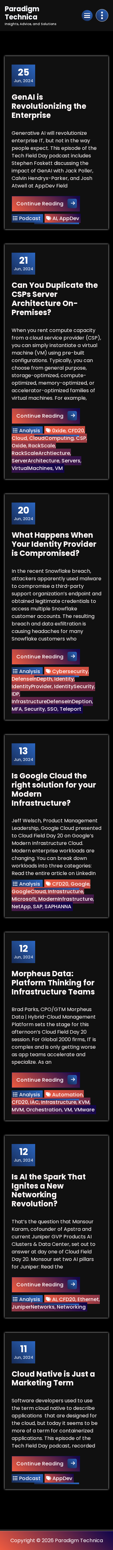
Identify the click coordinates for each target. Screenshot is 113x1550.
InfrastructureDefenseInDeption (52, 701)
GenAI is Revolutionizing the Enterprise (49, 106)
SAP (37, 906)
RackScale (41, 445)
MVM (18, 1109)
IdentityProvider (32, 686)
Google (80, 884)
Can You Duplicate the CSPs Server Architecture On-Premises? (55, 298)
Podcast (29, 218)
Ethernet (88, 1299)
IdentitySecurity (74, 686)
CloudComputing (51, 438)
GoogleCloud (29, 891)
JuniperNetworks (33, 1306)
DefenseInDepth (32, 679)
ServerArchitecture (35, 460)
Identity (64, 679)
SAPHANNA (58, 906)
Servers (71, 460)
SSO (52, 709)
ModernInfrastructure (65, 899)
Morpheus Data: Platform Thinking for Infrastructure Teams (53, 982)
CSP (81, 438)
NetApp (21, 906)
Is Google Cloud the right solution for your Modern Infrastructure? (54, 789)
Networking (71, 1306)
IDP (15, 694)
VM (59, 468)
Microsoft (24, 899)
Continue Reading (48, 203)
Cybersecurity (70, 671)
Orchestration (44, 1109)
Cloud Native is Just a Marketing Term (53, 1378)
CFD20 (76, 430)
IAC (34, 1102)
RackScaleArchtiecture (41, 453)
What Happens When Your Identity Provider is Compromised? (54, 544)
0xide (59, 430)
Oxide (19, 445)
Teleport (70, 709)
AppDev (69, 218)
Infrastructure (65, 891)
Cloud (19, 438)
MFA (17, 709)
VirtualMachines (32, 468)
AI (54, 218)
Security (34, 709)
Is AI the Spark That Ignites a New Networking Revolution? (49, 1190)
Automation (67, 1094)
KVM (83, 1102)
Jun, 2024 (23, 75)
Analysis (29, 430)
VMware (84, 1109)
